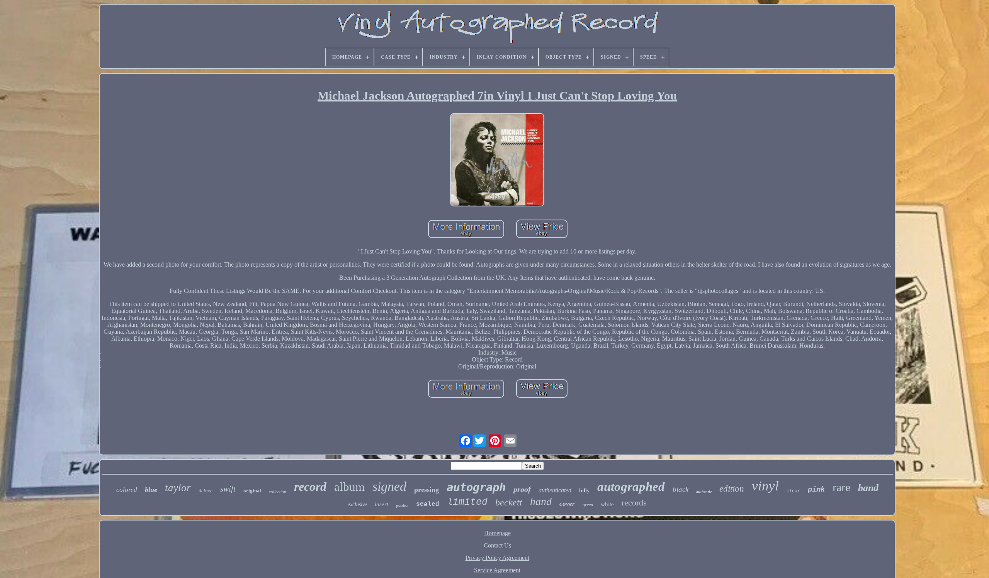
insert (381, 504)
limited (467, 502)
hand (541, 501)
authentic (704, 492)
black (680, 489)
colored (126, 489)
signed (389, 486)
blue (151, 489)
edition (731, 488)
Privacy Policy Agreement (497, 557)
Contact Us (497, 545)
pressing (426, 489)
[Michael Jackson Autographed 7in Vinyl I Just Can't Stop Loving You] (497, 160)
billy (584, 490)
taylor (178, 487)
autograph (476, 487)
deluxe (205, 490)
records (634, 502)
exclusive (357, 504)
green (588, 504)
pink (816, 489)
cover (567, 503)
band (868, 487)
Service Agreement (497, 570)
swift (228, 488)
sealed (427, 504)
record (310, 486)
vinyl (765, 485)
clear (793, 491)
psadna (402, 505)
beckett (508, 502)
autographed (631, 486)
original (252, 490)
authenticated (555, 490)
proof (522, 489)
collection (277, 491)
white (607, 504)
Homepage (497, 533)
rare (841, 487)
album (349, 486)
